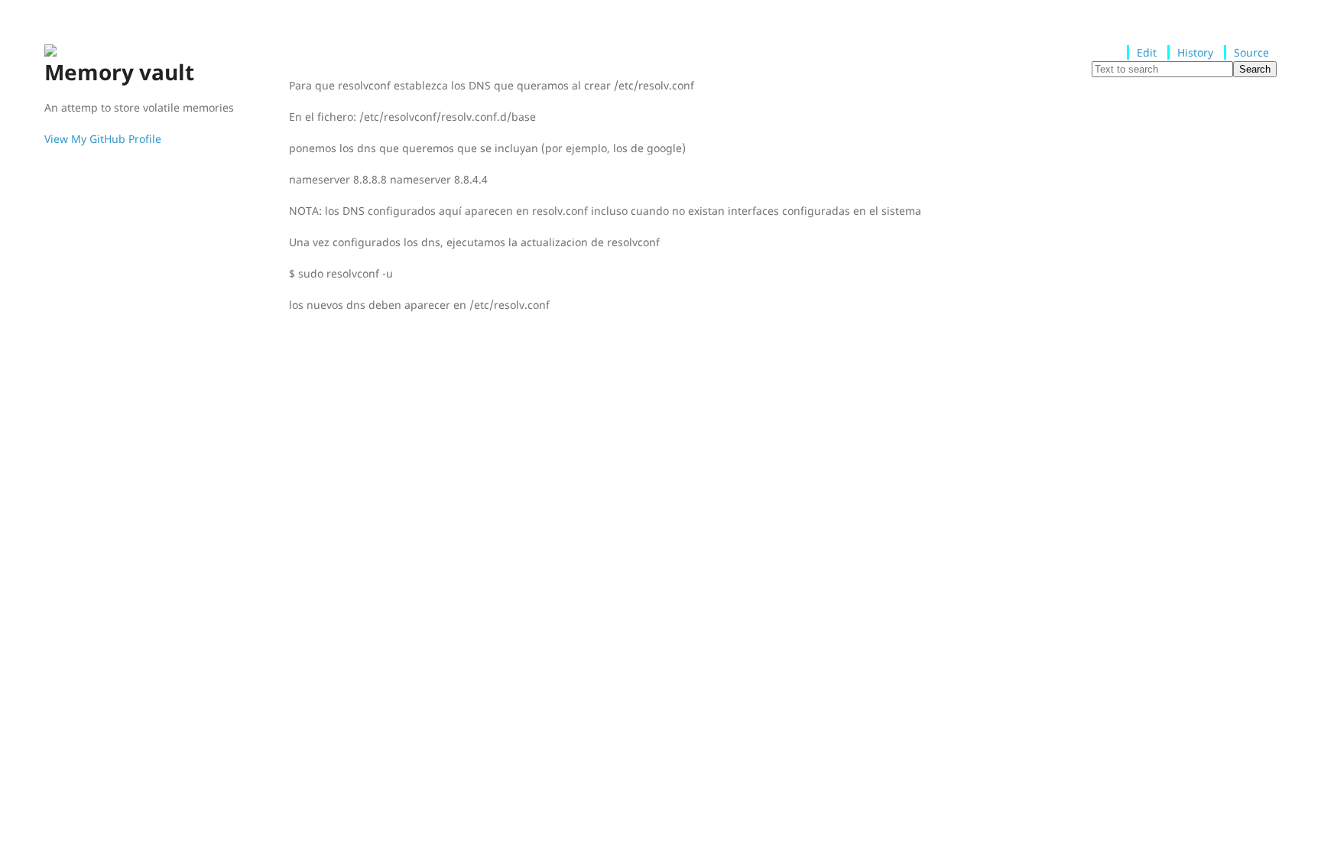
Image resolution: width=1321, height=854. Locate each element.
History (1195, 52)
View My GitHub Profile (102, 139)
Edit (1147, 52)
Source (1251, 52)
